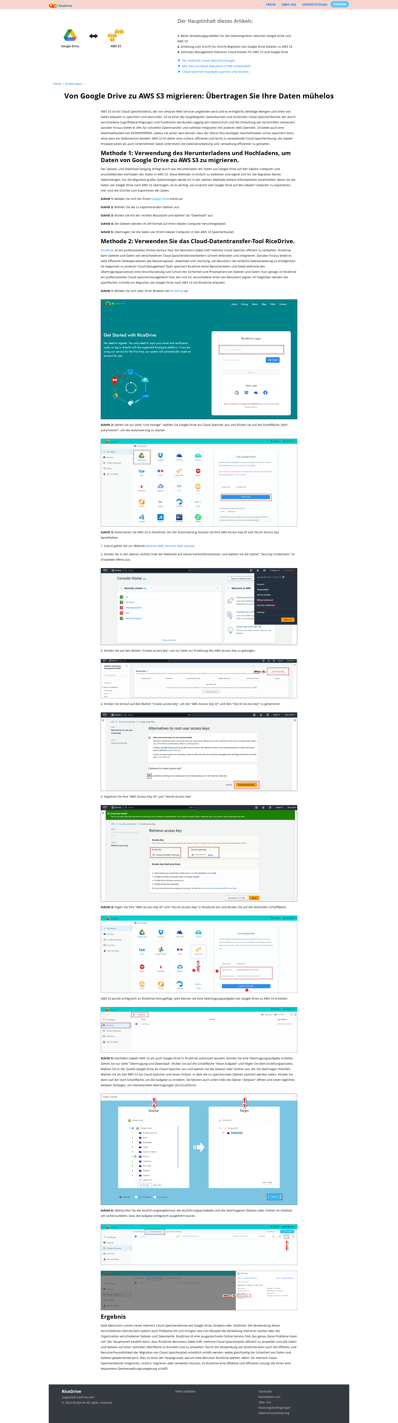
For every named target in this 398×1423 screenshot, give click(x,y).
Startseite (265, 1391)
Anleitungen (73, 84)
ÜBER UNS (289, 4)
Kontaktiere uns (269, 1397)
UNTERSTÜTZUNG (314, 4)
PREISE (271, 4)
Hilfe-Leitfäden (185, 1391)
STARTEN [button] (339, 4)
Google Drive (160, 199)
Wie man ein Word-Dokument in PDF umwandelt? (216, 66)
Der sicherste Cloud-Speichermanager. (209, 60)
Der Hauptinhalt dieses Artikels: (215, 20)
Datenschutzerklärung (273, 1413)
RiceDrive (107, 250)
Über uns (264, 1402)
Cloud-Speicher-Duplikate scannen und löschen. (215, 72)
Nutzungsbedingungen (274, 1408)
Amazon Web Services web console (170, 546)
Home (57, 84)
